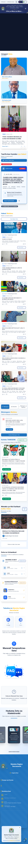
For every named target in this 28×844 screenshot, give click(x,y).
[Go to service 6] (15, 751)
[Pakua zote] (22, 568)
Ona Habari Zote (14, 219)
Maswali (3, 1)
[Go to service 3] (11, 751)
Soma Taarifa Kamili (9, 200)
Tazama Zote (22, 560)
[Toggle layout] (20, 827)
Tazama (10, 429)
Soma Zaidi (5, 146)
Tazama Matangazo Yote (14, 434)
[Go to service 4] (12, 751)
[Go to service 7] (16, 751)
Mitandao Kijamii (11, 1)
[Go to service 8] (19, 751)
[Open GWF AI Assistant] (24, 840)
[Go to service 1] (8, 751)
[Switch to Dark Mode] (16, 2)
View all (25, 509)
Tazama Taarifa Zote (9, 160)
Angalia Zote (21, 439)
